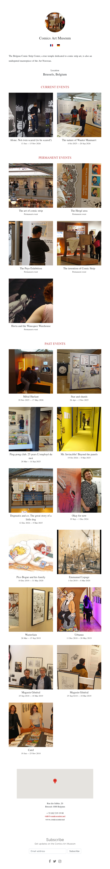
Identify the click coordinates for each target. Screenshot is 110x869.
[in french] (51, 45)
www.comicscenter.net (55, 819)
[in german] (58, 45)
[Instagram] (59, 861)
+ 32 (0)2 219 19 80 (55, 813)
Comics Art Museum (55, 37)
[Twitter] (54, 861)
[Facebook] (50, 861)
